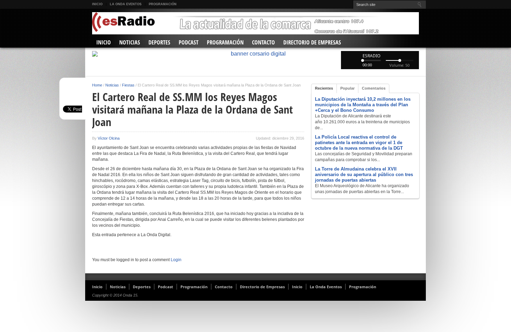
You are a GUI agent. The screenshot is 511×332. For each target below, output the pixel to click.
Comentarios (374, 88)
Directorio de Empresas (312, 42)
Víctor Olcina (109, 138)
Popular (347, 88)
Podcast (188, 42)
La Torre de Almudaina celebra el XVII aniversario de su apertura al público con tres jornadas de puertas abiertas (364, 174)
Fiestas (128, 85)
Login (176, 259)
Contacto (263, 42)
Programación (163, 4)
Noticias (129, 42)
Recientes (324, 88)
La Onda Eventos (125, 4)
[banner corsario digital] (255, 54)
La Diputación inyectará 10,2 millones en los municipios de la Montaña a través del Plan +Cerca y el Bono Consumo (363, 105)
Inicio (97, 4)
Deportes (159, 42)
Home (97, 85)
